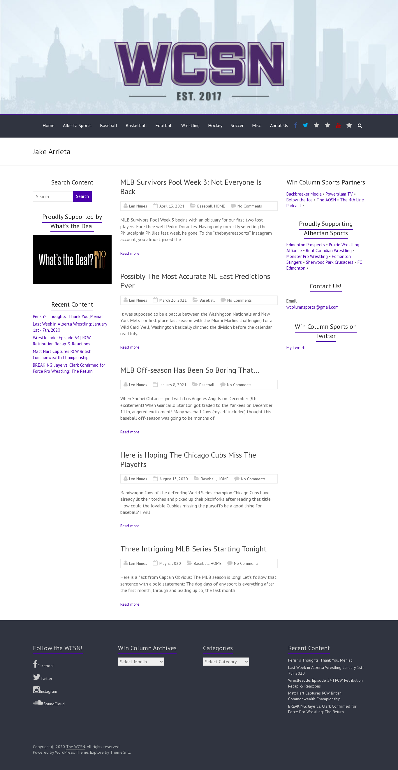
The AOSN (326, 200)
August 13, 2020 (173, 478)
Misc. (257, 125)
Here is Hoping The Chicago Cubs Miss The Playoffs (188, 459)
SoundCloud (54, 703)
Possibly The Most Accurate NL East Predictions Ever (195, 280)
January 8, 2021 (172, 384)
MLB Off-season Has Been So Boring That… (190, 370)
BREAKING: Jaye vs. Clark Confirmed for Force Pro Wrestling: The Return (322, 709)
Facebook (46, 665)
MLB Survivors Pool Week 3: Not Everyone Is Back (190, 186)
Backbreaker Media (304, 194)
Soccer (237, 125)
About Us (279, 125)
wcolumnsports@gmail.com (312, 307)
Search (82, 196)
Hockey (215, 125)
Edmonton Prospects (305, 244)
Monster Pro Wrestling (307, 256)
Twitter (46, 678)
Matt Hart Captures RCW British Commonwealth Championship (314, 696)
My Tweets (296, 347)
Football (164, 125)
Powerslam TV (339, 194)
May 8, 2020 (170, 563)
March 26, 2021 (173, 300)
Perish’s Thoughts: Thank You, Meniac (68, 316)
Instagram (48, 691)
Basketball (136, 125)
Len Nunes (138, 206)
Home (48, 125)
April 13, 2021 (171, 206)
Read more (130, 253)
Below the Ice (299, 200)
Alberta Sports (77, 125)
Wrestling (190, 125)
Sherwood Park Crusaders (329, 262)
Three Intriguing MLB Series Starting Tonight (193, 548)
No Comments (249, 206)
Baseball (108, 125)
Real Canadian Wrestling (329, 250)
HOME (219, 206)
